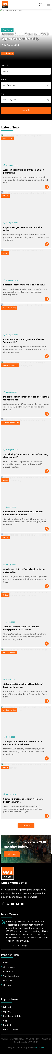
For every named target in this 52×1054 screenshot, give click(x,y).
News (5, 962)
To (2, 93)
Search (4, 65)
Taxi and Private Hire (11, 423)
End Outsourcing (9, 308)
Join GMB (11, 854)
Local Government (10, 365)
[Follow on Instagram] (22, 904)
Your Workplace (11, 976)
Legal (5, 1020)
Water (5, 253)
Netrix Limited (39, 1047)
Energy (5, 480)
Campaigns (9, 967)
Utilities (5, 595)
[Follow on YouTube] (12, 904)
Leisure (5, 196)
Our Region (8, 971)
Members (7, 980)
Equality (7, 1011)
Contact (7, 985)
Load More (26, 825)
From (4, 79)
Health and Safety (12, 1016)
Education (8, 1007)
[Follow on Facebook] (3, 904)
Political (7, 1025)
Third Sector (8, 53)
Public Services (10, 1029)
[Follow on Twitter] (8, 904)
